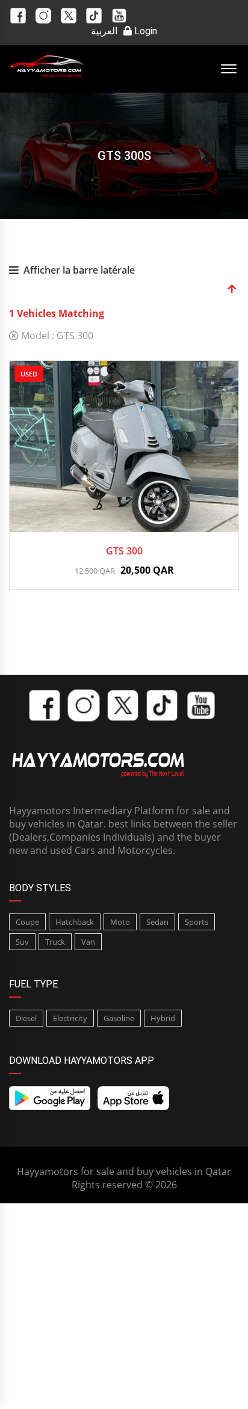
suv (22, 941)
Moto (120, 921)
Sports (196, 921)
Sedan (157, 921)
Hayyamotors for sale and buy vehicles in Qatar (124, 1171)
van (88, 941)
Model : (56, 335)
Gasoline (119, 1018)
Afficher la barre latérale (79, 270)
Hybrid (162, 1018)
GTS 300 (124, 550)
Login (144, 31)
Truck (55, 941)
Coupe (27, 921)
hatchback (74, 921)
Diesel (26, 1018)
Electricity (70, 1018)
